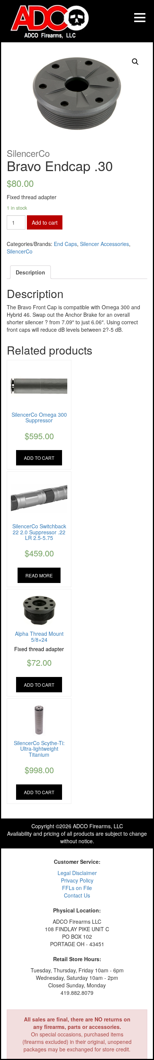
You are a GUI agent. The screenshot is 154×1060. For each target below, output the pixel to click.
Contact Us (77, 895)
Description (30, 272)
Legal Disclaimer (77, 873)
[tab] (30, 272)
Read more (39, 575)
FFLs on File (77, 888)
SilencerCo (20, 251)
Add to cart (45, 222)
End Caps (65, 243)
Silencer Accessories (104, 243)
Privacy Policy (77, 880)
